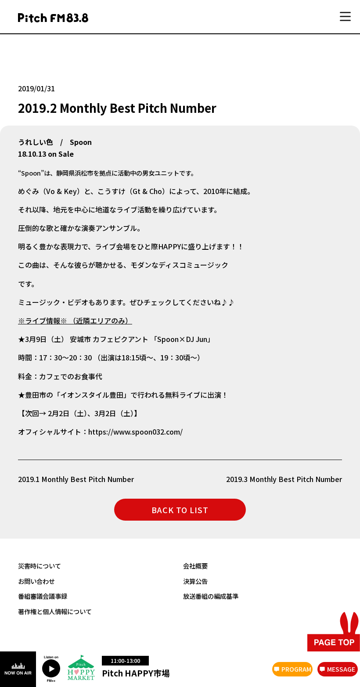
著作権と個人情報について (55, 611)
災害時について (39, 565)
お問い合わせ (36, 581)
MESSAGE (341, 669)
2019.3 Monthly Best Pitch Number (284, 479)
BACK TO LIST (180, 509)
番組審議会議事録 (42, 596)
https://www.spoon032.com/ (135, 431)
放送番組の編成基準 (210, 596)
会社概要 (195, 565)
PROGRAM (296, 669)
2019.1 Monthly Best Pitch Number (76, 479)
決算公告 (195, 581)
